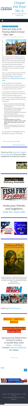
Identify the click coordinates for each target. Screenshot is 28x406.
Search (2, 368)
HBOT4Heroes (15, 308)
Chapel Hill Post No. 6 (19, 6)
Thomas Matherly (18, 347)
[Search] (25, 370)
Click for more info (14, 212)
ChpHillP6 (14, 37)
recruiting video (7, 154)
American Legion (19, 152)
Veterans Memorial (13, 26)
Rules (8, 345)
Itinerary (18, 345)
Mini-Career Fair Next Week (11, 141)
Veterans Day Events (19, 145)
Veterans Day (5, 26)
